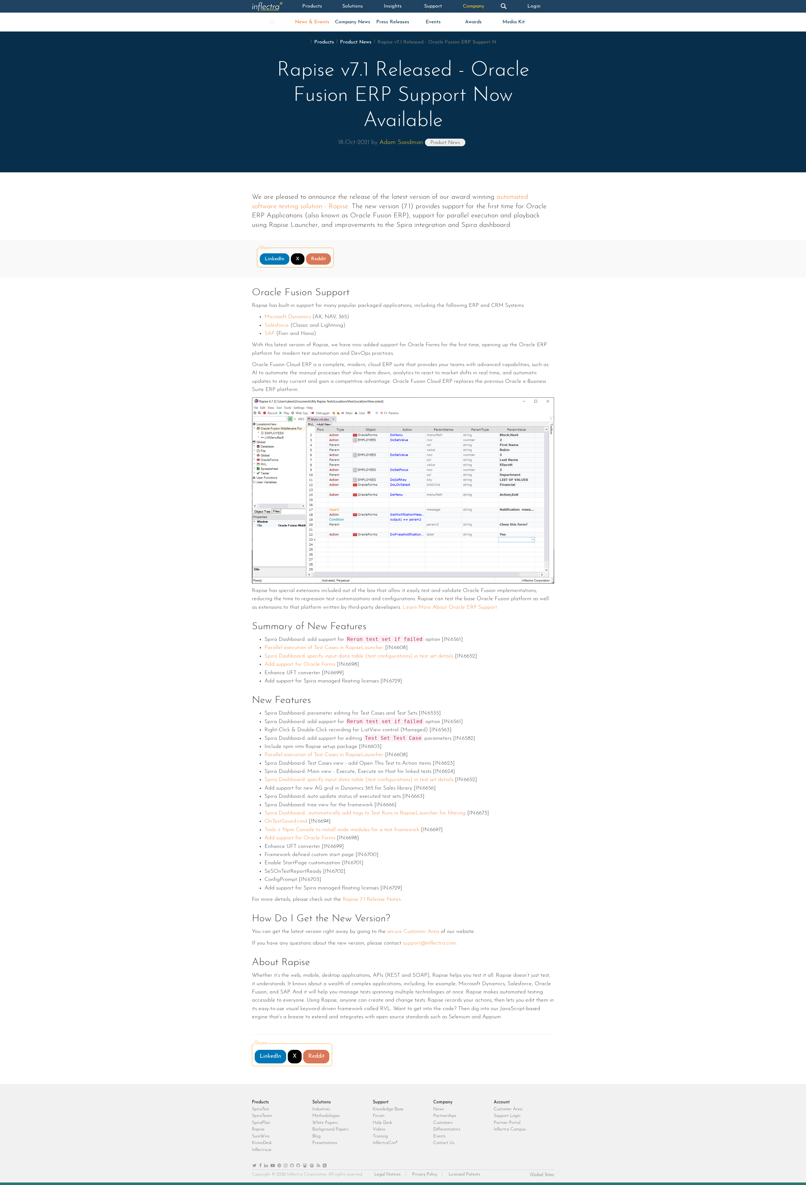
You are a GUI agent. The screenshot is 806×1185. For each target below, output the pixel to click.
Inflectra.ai (261, 1150)
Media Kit (513, 22)
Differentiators (446, 1129)
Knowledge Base (388, 1109)
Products (312, 6)
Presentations (324, 1143)
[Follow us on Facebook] (260, 1166)
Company (473, 6)
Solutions (352, 6)
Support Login (507, 1115)
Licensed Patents (464, 1174)
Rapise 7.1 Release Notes (371, 899)
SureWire (261, 1136)
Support (433, 6)
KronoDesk (262, 1143)
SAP (269, 333)
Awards (473, 22)
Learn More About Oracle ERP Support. (450, 607)
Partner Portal (507, 1122)
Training (380, 1136)
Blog (316, 1136)
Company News (352, 22)
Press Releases (392, 22)
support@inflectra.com (429, 943)
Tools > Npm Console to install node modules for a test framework (341, 829)
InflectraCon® (385, 1143)
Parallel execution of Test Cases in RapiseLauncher (323, 647)
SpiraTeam (262, 1115)
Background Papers (330, 1129)
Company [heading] (442, 1102)
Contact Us (443, 1143)
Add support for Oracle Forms (299, 664)
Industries (321, 1109)
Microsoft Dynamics (287, 316)
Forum (378, 1115)
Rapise (258, 1129)
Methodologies (326, 1115)
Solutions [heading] (321, 1102)
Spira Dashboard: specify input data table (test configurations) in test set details (358, 656)
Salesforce (276, 325)
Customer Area (508, 1109)
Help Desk (382, 1122)
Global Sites (542, 1175)
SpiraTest (260, 1109)
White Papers (325, 1122)
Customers (443, 1122)
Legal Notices (387, 1174)
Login (534, 6)
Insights (393, 6)
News (438, 1109)
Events (433, 22)
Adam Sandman (401, 142)
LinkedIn (274, 259)
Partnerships (444, 1115)
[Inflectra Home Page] (272, 6)
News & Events (312, 22)
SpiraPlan (261, 1122)
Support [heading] (381, 1102)
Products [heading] (260, 1102)
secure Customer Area (413, 931)
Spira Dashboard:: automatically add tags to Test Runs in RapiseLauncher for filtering (365, 813)
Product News (356, 42)
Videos (379, 1129)
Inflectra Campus (510, 1129)
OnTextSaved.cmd (286, 821)
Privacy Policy (424, 1174)
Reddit (318, 259)
